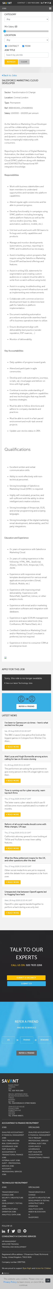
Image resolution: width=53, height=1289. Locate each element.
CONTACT (21, 3)
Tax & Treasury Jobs (10, 1141)
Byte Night (27, 1268)
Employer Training (10, 1244)
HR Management (9, 1241)
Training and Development (14, 1247)
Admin (6, 1273)
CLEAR (24, 62)
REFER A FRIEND (26, 706)
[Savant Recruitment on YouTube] (50, 3)
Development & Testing (38, 1201)
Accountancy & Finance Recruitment (20, 1123)
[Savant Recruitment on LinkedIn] (42, 3)
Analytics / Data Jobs (11, 1215)
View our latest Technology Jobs (19, 683)
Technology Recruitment (15, 1183)
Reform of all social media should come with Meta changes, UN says (25, 825)
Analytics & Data (35, 1209)
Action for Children (43, 1268)
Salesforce (33, 1217)
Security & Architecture (39, 1198)
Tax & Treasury (34, 1138)
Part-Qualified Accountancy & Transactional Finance (39, 1154)
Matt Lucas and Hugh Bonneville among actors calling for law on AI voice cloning (26, 757)
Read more (13, 747)
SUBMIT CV (26, 983)
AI (29, 1215)
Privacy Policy (10, 1282)
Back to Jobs (10, 75)
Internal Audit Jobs (11, 1160)
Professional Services (38, 1141)
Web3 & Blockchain (37, 1212)
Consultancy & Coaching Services (19, 1236)
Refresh (11, 62)
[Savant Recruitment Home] (7, 3)
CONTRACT (13, 46)
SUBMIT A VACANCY (26, 978)
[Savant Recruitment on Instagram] (48, 3)
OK (48, 1280)
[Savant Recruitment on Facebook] (43, 3)
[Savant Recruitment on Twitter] (46, 3)
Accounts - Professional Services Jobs (12, 1171)
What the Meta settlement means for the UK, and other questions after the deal (25, 859)
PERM (27, 46)
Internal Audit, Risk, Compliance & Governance (37, 1146)
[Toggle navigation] (50, 8)
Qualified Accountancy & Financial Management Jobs (13, 1135)
